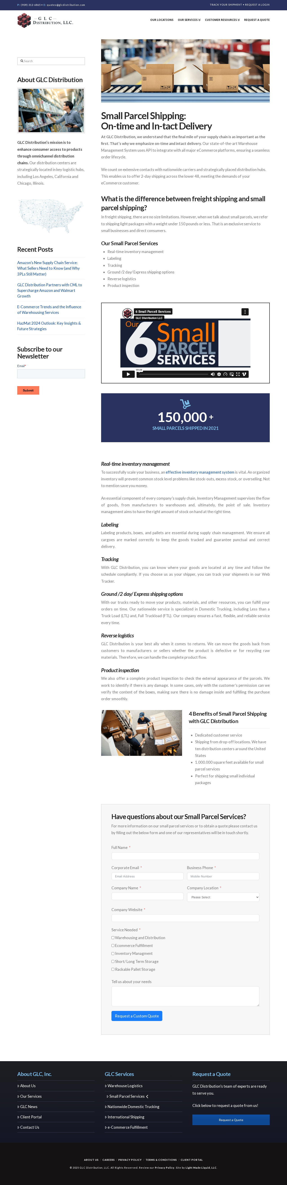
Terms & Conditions (161, 1159)
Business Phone (200, 867)
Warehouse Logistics (125, 1085)
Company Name (125, 887)
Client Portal (31, 1117)
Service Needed (124, 929)
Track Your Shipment (226, 4)
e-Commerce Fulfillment (128, 1127)
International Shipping (126, 1117)
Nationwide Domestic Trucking (133, 1106)
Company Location (202, 887)
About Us (28, 1085)
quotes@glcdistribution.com (66, 4)
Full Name (119, 847)
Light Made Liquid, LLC (201, 1167)
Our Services (31, 1096)
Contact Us (29, 1127)
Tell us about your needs (131, 981)
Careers (108, 1159)
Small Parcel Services (127, 1096)
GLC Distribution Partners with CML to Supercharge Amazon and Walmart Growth (49, 290)
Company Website (126, 909)
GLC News (28, 1106)
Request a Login (257, 4)
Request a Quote (231, 1120)
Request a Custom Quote (137, 1015)
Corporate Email (125, 867)
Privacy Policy (130, 1159)
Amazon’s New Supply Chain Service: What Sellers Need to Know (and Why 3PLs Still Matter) (48, 268)
